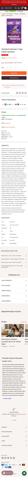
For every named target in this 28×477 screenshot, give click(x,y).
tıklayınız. (10, 213)
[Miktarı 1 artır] (15, 67)
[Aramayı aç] (16, 8)
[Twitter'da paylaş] (23, 93)
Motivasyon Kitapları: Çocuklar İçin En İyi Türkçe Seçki (11, 341)
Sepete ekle (14, 73)
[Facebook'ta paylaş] (17, 93)
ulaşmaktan (23, 414)
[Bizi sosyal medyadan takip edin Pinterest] (8, 458)
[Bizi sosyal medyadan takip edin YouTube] (11, 458)
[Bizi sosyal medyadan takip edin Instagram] (5, 458)
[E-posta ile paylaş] (25, 93)
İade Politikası (5, 296)
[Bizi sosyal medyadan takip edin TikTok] (14, 458)
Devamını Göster (7, 398)
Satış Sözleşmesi (6, 280)
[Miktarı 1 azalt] (6, 67)
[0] (22, 8)
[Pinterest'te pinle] (20, 93)
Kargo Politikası (6, 301)
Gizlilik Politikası (6, 290)
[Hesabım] (18, 8)
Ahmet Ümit (7, 123)
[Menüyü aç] (2, 8)
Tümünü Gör (23, 321)
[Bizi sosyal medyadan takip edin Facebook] (2, 458)
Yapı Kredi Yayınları (11, 57)
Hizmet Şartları (5, 285)
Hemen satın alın (14, 77)
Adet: (2, 67)
